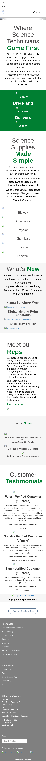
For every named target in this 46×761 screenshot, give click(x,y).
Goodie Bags (7, 680)
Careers (5, 673)
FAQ (3, 684)
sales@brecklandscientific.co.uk (15, 7)
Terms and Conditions (11, 650)
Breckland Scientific (23, 759)
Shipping (5, 643)
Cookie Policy (7, 635)
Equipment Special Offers (23, 599)
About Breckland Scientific (12, 627)
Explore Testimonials (23, 611)
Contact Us (6, 669)
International (7, 646)
